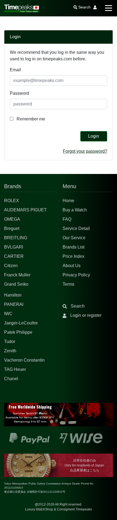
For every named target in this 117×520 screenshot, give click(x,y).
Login (93, 136)
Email (15, 69)
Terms (68, 284)
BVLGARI (13, 247)
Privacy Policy (76, 275)
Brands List (73, 247)
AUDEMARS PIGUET (25, 210)
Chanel (11, 378)
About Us (72, 265)
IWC (8, 313)
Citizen (11, 265)
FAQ (67, 219)
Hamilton (12, 295)
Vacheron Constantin (24, 360)
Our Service (74, 237)
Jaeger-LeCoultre (21, 323)
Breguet (11, 228)
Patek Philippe (18, 332)
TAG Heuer (15, 369)
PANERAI (13, 304)
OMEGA (12, 219)
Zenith (10, 350)
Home (68, 200)
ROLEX (11, 200)
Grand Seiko (16, 284)
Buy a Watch (75, 210)
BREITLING (15, 237)
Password (19, 93)
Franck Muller (17, 275)
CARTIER (14, 256)
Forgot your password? (85, 151)
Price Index (73, 256)
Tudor (9, 341)
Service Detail (76, 228)
